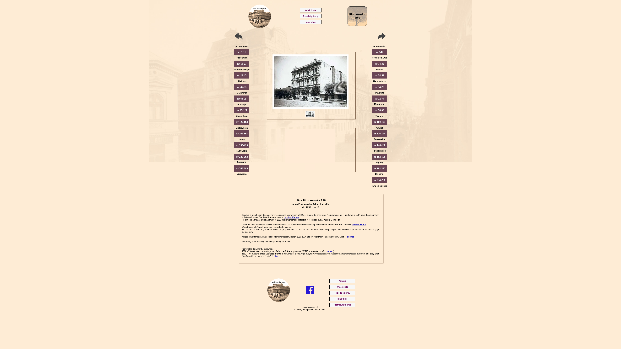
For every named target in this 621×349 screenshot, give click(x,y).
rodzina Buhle (359, 224)
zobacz (350, 237)
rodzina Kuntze (291, 217)
